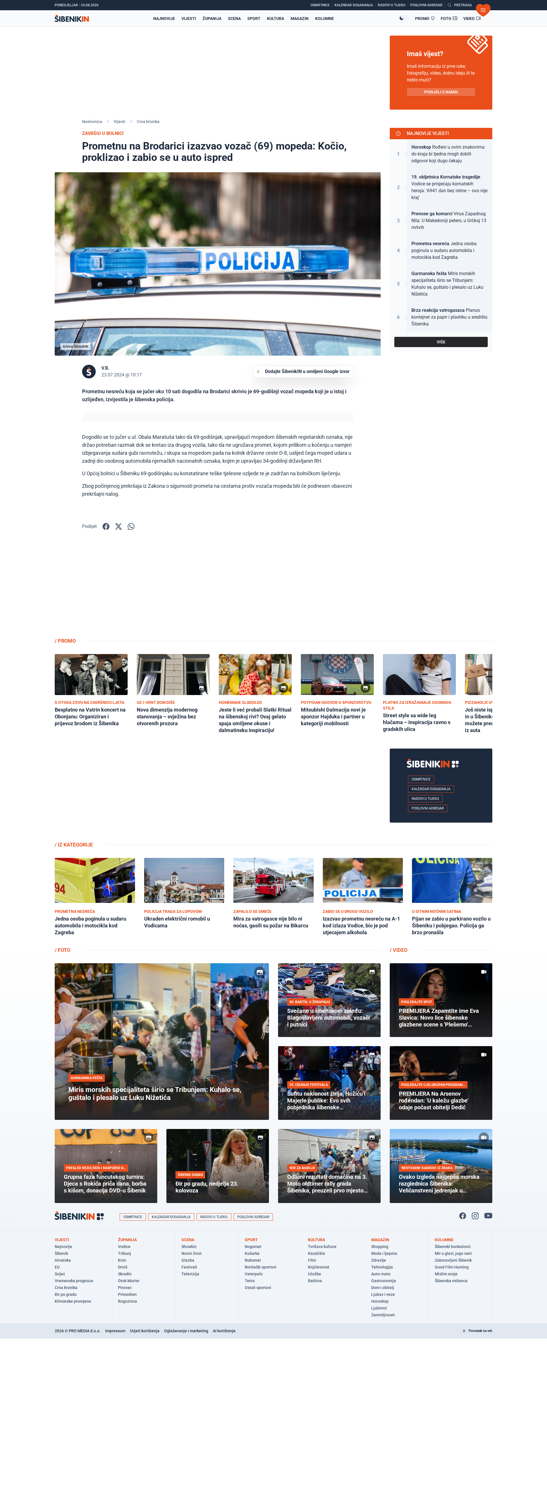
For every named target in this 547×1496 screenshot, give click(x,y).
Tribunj (124, 1253)
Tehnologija (382, 1267)
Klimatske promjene (73, 1301)
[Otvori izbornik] (483, 10)
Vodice (124, 1246)
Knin (122, 1260)
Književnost (318, 1267)
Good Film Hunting (452, 1267)
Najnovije (164, 18)
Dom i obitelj (382, 1287)
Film (312, 1260)
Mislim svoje (446, 1274)
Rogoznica (127, 1301)
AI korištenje (224, 1331)
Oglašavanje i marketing (186, 1331)
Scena (234, 18)
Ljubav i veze (383, 1294)
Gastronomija (383, 1280)
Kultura (275, 18)
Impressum (115, 1331)
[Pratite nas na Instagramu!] (475, 1215)
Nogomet (253, 1246)
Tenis (250, 1280)
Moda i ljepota (384, 1253)
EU (57, 1267)
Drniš (122, 1267)
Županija (212, 18)
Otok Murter (129, 1280)
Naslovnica (92, 121)
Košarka (252, 1253)
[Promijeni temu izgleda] (403, 18)
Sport (253, 18)
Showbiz (189, 1246)
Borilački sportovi (260, 1267)
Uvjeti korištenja (145, 1331)
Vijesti (188, 18)
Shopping (379, 1246)
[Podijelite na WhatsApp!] (131, 526)
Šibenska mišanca (451, 1280)
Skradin (125, 1274)
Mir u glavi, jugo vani (453, 1253)
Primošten (127, 1294)
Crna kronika (148, 121)
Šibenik (61, 1253)
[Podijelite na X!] (118, 526)
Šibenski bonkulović (453, 1246)
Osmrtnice (421, 779)
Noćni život (191, 1253)
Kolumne (324, 18)
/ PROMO (65, 641)
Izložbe (314, 1274)
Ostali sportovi (258, 1287)
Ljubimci (379, 1308)
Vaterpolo (254, 1274)
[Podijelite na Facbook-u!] (106, 526)
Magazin (300, 18)
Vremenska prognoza (74, 1280)
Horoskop (380, 1301)
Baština (315, 1280)
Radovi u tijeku (425, 799)
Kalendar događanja (431, 789)
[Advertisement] (441, 588)
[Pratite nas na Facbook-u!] (462, 1215)
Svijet (60, 1274)
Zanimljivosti (383, 1315)
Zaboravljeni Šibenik (453, 1260)
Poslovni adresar (428, 808)
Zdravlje (378, 1260)
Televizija (190, 1274)
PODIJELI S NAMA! (441, 92)
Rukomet (253, 1260)
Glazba (187, 1260)
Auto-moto (381, 1274)
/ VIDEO (398, 950)
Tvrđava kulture (322, 1246)
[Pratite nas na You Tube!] (488, 1216)
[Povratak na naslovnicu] (72, 18)
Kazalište (316, 1253)
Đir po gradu (66, 1294)
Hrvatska (63, 1260)
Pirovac (125, 1287)
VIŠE (441, 342)
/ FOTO (62, 950)
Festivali (189, 1267)
